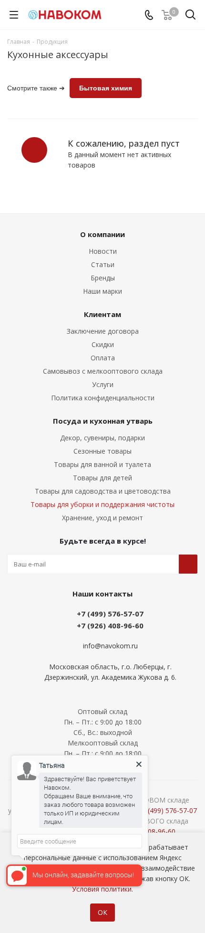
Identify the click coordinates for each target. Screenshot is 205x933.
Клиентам (102, 314)
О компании (102, 234)
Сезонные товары (102, 451)
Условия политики (102, 888)
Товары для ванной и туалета (102, 464)
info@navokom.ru (110, 645)
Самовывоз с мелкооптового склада (103, 371)
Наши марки (102, 291)
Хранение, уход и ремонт (102, 517)
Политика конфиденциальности (102, 397)
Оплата (103, 357)
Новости (103, 251)
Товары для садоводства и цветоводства (103, 491)
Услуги (102, 384)
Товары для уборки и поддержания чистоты (102, 504)
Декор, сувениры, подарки (102, 437)
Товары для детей (102, 477)
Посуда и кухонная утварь (103, 421)
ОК (102, 912)
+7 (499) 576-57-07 (110, 613)
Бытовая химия (105, 88)
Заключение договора (103, 331)
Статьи (102, 264)
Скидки (103, 344)
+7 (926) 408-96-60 (110, 625)
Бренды (103, 277)
